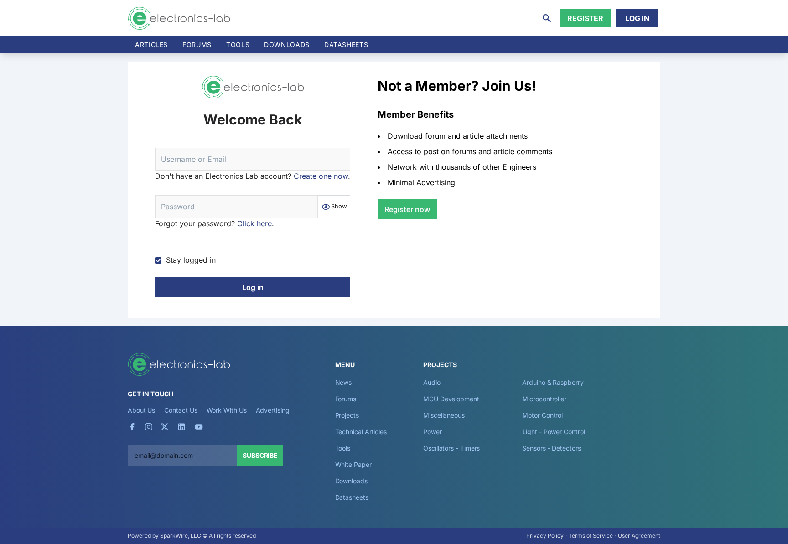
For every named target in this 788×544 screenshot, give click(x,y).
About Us (141, 410)
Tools (237, 44)
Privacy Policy (545, 535)
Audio (432, 382)
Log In (637, 18)
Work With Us (227, 410)
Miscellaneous (444, 415)
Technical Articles (361, 431)
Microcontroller (544, 399)
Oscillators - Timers (451, 448)
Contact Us (180, 410)
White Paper (353, 464)
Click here (254, 223)
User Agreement (639, 535)
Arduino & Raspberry (552, 382)
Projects (347, 415)
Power (432, 431)
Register (585, 18)
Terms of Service (591, 535)
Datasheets (346, 44)
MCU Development (451, 399)
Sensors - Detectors (551, 448)
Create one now (321, 176)
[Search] (547, 18)
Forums (197, 44)
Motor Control (542, 415)
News (343, 382)
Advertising (273, 410)
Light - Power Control (553, 431)
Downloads (351, 481)
